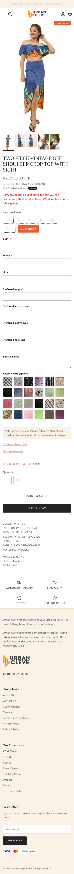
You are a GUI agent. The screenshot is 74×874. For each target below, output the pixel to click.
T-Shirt (7, 757)
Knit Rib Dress (11, 774)
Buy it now (37, 508)
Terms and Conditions (16, 718)
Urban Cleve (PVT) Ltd (22, 868)
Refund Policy (11, 729)
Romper (7, 762)
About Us (8, 695)
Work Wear (10, 751)
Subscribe (15, 840)
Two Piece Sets (12, 791)
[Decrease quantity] (7, 480)
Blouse (7, 785)
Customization (11, 706)
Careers (7, 712)
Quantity (8, 472)
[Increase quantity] (28, 480)
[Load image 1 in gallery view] (37, 77)
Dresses (7, 780)
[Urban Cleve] (37, 14)
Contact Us (9, 701)
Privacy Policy (11, 723)
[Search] (12, 14)
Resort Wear (10, 768)
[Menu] (4, 14)
